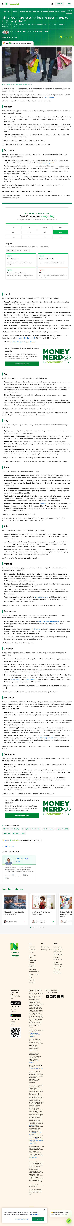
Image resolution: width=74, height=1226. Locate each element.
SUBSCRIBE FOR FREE (22, 364)
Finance (6, 12)
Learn (15, 12)
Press (30, 977)
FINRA (30, 1125)
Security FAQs (46, 950)
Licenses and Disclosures (35, 1035)
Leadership (32, 950)
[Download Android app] (16, 1015)
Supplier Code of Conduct (58, 951)
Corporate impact (32, 956)
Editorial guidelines (32, 966)
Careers (31, 952)
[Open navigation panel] (2, 3)
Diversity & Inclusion (32, 961)
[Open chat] (69, 1221)
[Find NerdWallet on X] (47, 996)
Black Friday (16, 679)
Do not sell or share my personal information (58, 970)
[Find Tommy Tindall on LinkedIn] (19, 861)
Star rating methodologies (34, 970)
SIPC (34, 1125)
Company (32, 947)
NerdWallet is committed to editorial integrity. (17, 84)
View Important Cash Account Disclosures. (36, 1157)
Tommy (20, 859)
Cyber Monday (30, 679)
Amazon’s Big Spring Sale (26, 338)
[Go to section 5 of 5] (43, 927)
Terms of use (58, 947)
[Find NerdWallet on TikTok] (62, 996)
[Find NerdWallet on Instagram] (54, 996)
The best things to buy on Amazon (23, 342)
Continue (38, 1219)
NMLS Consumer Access (36, 1068)
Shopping (6, 833)
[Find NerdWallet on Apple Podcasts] (58, 996)
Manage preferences (21, 1219)
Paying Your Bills (62, 829)
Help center (45, 947)
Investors (32, 983)
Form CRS (32, 1132)
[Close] (71, 1210)
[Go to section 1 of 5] (30, 927)
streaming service (46, 738)
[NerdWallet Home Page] (12, 4)
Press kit (32, 980)
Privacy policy (58, 954)
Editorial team (33, 974)
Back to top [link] (9, 846)
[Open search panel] (52, 4)
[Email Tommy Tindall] (16, 861)
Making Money (48, 829)
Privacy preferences (58, 963)
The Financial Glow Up (11, 829)
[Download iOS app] (16, 1003)
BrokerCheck (32, 1143)
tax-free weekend (41, 597)
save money (49, 97)
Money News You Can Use (31, 829)
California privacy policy (58, 958)
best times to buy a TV (45, 163)
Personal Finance (19, 833)
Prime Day (43, 504)
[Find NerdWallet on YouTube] (51, 996)
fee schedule (39, 1140)
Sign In (60, 4)
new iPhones (35, 629)
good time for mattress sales (48, 621)
